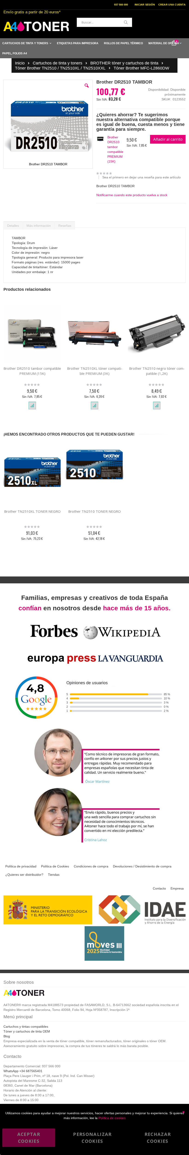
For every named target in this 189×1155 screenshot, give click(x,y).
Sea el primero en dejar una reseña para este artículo (141, 177)
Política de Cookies (55, 866)
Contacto (159, 888)
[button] (86, 89)
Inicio (20, 63)
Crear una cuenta (172, 4)
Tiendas (53, 874)
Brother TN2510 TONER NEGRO (94, 511)
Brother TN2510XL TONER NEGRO (32, 511)
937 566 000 (121, 4)
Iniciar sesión (145, 4)
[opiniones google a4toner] (94, 724)
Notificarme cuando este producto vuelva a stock (131, 195)
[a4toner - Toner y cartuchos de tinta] (36, 26)
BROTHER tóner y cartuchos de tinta (124, 63)
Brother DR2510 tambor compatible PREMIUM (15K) (115, 149)
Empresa (177, 888)
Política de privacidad (20, 866)
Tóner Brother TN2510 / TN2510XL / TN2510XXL (60, 68)
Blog (6, 1036)
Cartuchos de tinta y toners (57, 63)
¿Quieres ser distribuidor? (24, 874)
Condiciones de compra (91, 866)
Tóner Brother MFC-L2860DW (141, 68)
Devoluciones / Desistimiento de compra (142, 866)
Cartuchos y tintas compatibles (25, 1026)
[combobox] (104, 22)
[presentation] (13, 224)
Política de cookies (112, 1118)
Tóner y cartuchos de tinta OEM (26, 1031)
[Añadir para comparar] (32, 405)
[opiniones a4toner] (94, 784)
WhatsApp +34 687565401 (22, 1071)
